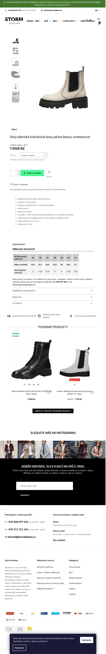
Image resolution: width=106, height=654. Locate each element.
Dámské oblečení (75, 578)
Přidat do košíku (34, 173)
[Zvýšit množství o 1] (19, 171)
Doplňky (72, 594)
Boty (71, 572)
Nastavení (19, 647)
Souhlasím (86, 640)
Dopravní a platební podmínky (49, 578)
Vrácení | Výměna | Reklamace (48, 572)
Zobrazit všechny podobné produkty (53, 411)
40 (38, 384)
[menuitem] (30, 21)
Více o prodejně (59, 540)
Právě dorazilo (74, 567)
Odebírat (24, 495)
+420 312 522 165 (17, 529)
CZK (96, 10)
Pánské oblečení (75, 583)
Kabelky (72, 589)
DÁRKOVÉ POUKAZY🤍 (46, 589)
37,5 (29, 384)
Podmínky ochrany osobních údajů (50, 583)
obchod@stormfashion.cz (24, 285)
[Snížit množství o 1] (19, 174)
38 (34, 384)
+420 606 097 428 (17, 521)
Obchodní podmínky (45, 567)
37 (25, 384)
